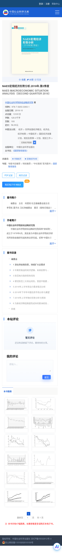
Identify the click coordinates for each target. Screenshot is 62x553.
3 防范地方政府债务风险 (24, 275)
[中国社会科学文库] (20, 12)
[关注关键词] (13, 159)
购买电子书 (13, 184)
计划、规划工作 (43, 138)
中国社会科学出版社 (25, 146)
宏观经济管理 (26, 142)
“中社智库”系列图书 (42, 163)
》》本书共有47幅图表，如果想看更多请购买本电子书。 (30, 523)
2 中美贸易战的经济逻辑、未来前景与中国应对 (31, 270)
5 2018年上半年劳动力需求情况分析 (29, 286)
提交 (46, 377)
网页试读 (23, 175)
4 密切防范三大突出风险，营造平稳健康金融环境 (31, 281)
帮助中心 (56, 3)
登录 (41, 3)
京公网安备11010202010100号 (19, 542)
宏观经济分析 (32, 159)
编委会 (14, 259)
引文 (39, 79)
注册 (48, 3)
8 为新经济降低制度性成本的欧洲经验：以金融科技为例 (31, 303)
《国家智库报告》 (20, 150)
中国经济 (32, 133)
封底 (13, 308)
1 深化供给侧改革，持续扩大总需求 (29, 264)
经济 (20, 129)
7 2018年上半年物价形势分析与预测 (29, 297)
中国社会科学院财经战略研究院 (19, 102)
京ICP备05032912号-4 (41, 538)
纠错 (31, 79)
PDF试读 (8, 175)
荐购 (27, 181)
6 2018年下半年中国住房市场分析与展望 (31, 292)
